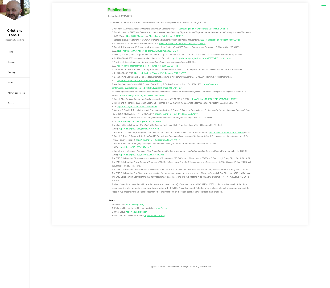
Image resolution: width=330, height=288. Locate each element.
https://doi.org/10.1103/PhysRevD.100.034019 (176, 114)
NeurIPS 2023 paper (135, 36)
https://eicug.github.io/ (136, 212)
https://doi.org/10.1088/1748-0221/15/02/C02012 (214, 99)
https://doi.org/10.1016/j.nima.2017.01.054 (139, 129)
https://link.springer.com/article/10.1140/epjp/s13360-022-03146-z (147, 66)
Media (10, 82)
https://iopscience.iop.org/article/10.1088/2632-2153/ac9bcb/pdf (201, 58)
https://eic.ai (161, 208)
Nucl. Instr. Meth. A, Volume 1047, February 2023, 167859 (160, 73)
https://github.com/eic (154, 215)
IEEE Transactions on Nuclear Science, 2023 (220, 40)
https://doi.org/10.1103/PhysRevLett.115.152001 (141, 155)
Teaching (11, 72)
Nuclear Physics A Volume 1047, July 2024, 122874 (182, 43)
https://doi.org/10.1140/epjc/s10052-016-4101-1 (158, 140)
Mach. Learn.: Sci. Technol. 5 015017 (166, 36)
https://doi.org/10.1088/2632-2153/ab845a (137, 106)
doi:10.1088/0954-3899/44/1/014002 (226, 132)
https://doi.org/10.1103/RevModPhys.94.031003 (139, 80)
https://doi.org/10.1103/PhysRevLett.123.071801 (140, 121)
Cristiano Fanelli (14, 32)
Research (12, 62)
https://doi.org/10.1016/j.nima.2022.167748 (158, 51)
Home (10, 51)
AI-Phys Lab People (16, 92)
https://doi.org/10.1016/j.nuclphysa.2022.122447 (143, 95)
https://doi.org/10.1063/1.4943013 (135, 147)
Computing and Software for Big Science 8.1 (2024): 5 (204, 29)
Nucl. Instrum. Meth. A (127, 51)
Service (11, 103)
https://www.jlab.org (135, 204)
